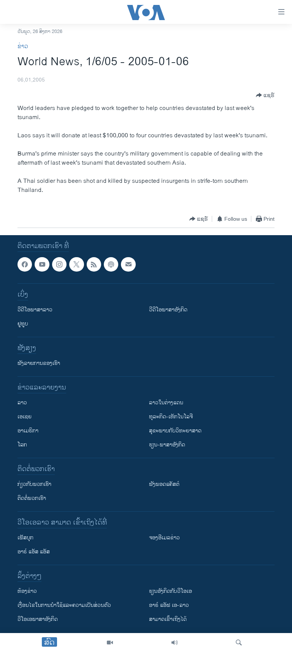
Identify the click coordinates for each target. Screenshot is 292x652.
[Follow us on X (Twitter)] (76, 264)
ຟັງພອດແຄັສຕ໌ (164, 484)
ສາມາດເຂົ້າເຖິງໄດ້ (168, 619)
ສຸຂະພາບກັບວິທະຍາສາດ (175, 431)
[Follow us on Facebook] (24, 264)
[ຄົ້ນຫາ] (238, 642)
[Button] (265, 95)
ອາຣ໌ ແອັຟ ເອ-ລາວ (169, 605)
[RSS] (94, 264)
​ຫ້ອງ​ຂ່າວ (27, 591)
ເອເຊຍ (24, 417)
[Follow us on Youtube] (42, 264)
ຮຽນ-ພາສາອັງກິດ (167, 445)
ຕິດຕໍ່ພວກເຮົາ (31, 498)
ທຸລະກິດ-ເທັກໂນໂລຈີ (171, 417)
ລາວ (22, 403)
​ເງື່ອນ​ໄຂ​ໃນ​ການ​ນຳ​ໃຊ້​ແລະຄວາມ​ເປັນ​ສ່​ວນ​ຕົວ (64, 605)
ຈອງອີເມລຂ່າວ (164, 538)
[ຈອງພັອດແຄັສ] (128, 264)
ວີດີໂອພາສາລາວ (34, 310)
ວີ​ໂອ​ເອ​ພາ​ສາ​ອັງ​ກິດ (37, 619)
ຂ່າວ (22, 46)
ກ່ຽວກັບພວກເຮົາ (34, 484)
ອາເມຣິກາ (27, 431)
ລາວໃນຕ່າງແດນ (166, 403)
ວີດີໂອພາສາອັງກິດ (168, 310)
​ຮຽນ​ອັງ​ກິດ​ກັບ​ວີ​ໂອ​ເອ (170, 591)
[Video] (109, 642)
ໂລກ (22, 445)
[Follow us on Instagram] (59, 264)
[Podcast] (111, 264)
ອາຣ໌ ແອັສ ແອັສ (33, 552)
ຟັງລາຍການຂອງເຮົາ (38, 363)
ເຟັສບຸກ (25, 538)
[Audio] (174, 642)
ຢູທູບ (22, 324)
